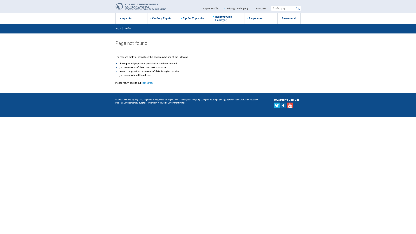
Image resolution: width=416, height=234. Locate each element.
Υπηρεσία (125, 18)
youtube (290, 105)
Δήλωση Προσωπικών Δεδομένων (242, 100)
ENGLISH (261, 8)
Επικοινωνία (289, 18)
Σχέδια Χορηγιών (193, 18)
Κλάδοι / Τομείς (161, 18)
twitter (277, 105)
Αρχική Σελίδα (211, 8)
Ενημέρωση (256, 18)
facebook (283, 105)
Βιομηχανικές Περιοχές (223, 18)
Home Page (148, 83)
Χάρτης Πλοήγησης (237, 8)
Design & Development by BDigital (130, 103)
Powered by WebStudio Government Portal (166, 103)
